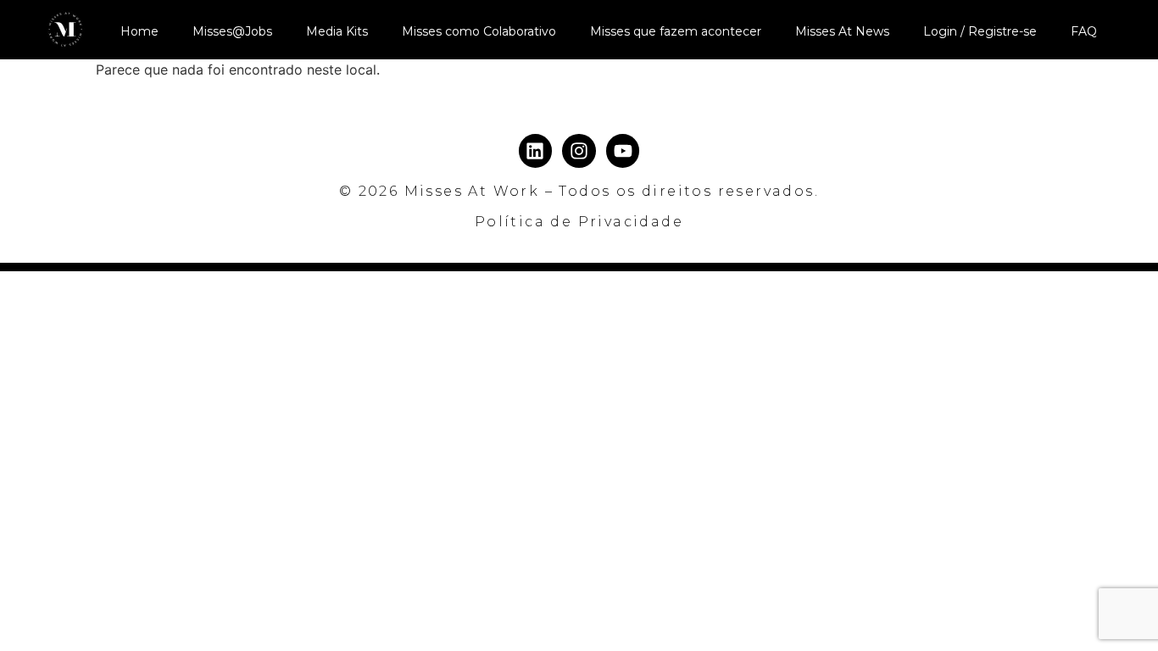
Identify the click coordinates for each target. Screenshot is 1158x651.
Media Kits (337, 31)
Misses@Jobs (232, 31)
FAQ (1084, 31)
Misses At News (842, 31)
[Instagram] (579, 151)
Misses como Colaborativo (479, 31)
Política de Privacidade (579, 222)
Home (139, 31)
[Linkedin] (536, 151)
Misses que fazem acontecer (675, 31)
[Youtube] (623, 151)
